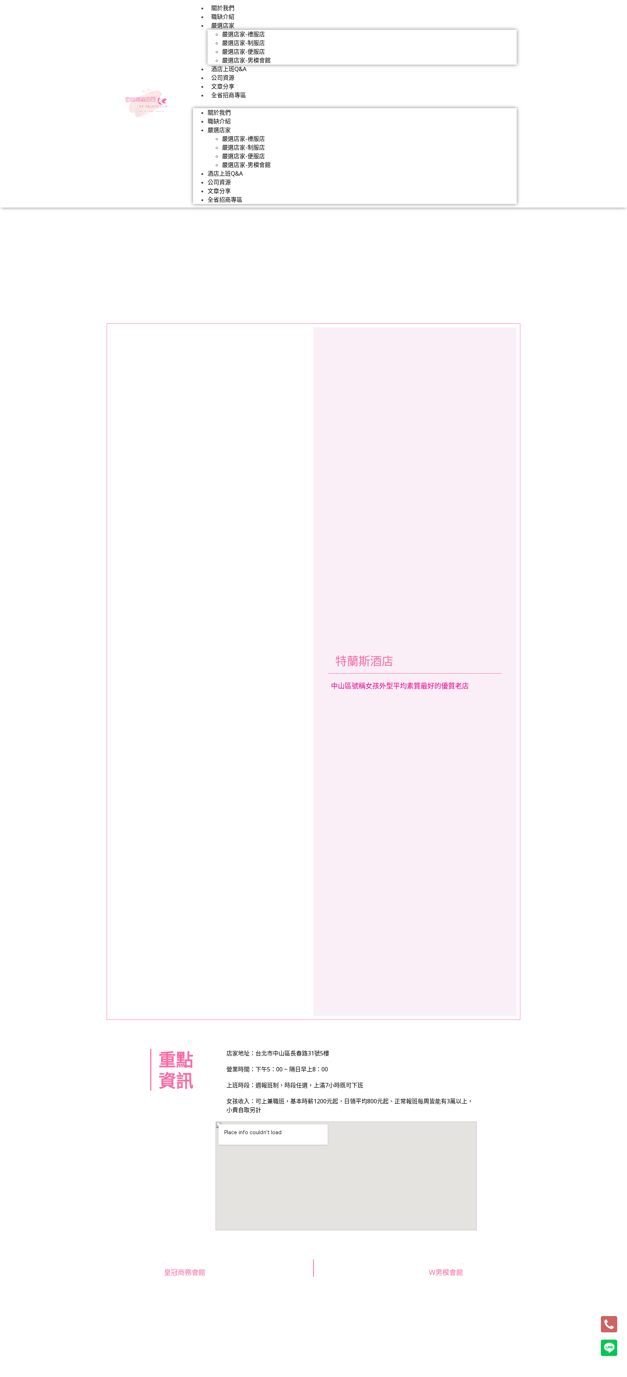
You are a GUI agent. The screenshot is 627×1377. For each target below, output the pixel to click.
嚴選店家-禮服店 (243, 34)
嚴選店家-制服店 (243, 43)
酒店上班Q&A (228, 69)
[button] (355, 103)
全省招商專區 (228, 95)
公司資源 (222, 78)
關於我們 (222, 8)
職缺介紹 (222, 17)
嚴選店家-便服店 (243, 52)
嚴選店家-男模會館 (246, 60)
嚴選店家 (222, 25)
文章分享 (222, 86)
